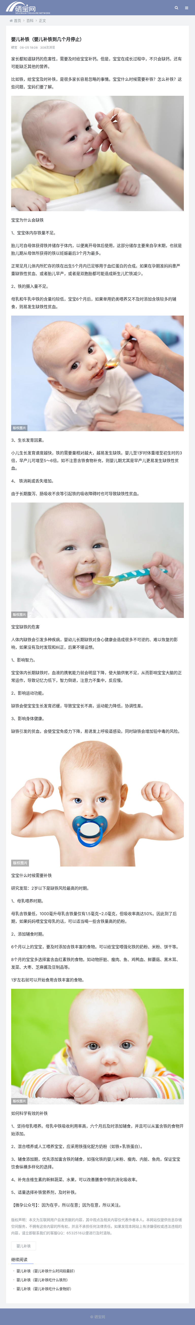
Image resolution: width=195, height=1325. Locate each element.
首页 (17, 20)
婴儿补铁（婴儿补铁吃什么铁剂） (43, 1280)
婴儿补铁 (24, 1246)
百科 (30, 20)
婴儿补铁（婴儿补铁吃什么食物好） (45, 1289)
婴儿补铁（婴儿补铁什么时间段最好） (47, 1271)
